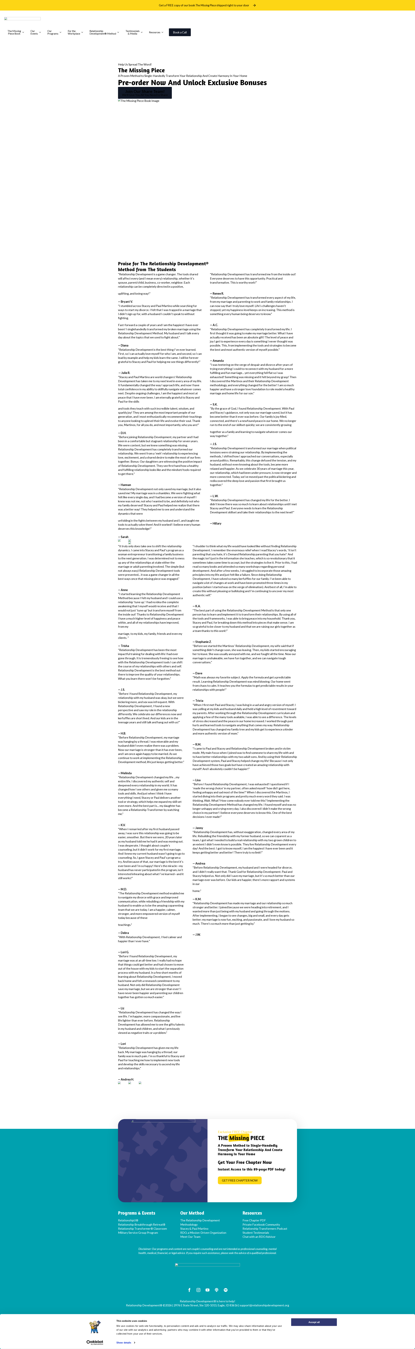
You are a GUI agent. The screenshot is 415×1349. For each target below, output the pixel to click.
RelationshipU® (128, 1220)
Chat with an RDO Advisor (259, 1236)
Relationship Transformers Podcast (265, 1228)
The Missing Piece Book (14, 32)
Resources (154, 32)
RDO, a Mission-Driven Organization (203, 1232)
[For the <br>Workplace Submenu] (83, 32)
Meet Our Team (190, 1236)
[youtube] (207, 1290)
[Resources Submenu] (163, 32)
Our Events (34, 32)
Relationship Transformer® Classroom (142, 1228)
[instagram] (198, 1290)
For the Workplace (74, 32)
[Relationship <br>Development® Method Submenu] (119, 32)
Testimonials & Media (132, 32)
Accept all (314, 1322)
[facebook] (189, 1290)
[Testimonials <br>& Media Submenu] (143, 32)
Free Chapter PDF (254, 1220)
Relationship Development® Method (102, 32)
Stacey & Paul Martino (194, 1228)
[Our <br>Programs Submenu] (61, 32)
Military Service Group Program (138, 1232)
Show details (123, 1342)
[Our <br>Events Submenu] (41, 32)
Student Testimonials (256, 1232)
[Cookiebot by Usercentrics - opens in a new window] (95, 1342)
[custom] (216, 1290)
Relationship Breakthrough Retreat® (141, 1224)
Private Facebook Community (261, 1224)
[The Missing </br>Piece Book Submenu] (24, 32)
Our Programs (52, 32)
